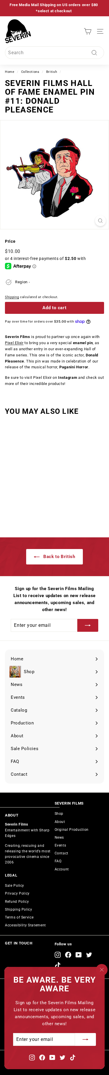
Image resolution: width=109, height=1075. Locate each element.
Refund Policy (17, 902)
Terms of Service (19, 917)
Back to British (58, 556)
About (60, 822)
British (51, 72)
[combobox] (54, 52)
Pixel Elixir (14, 343)
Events (60, 845)
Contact (62, 853)
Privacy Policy (17, 893)
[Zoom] (100, 220)
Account (62, 869)
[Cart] (87, 31)
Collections (30, 72)
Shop (59, 814)
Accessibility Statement (25, 925)
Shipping (12, 297)
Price (10, 241)
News (59, 837)
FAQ (58, 861)
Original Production (72, 830)
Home (10, 72)
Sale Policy (14, 886)
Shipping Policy (18, 909)
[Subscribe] (85, 1039)
